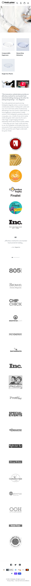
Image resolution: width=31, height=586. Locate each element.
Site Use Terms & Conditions (22, 580)
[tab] (11, 29)
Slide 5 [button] (16, 29)
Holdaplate (12, 579)
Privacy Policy (10, 580)
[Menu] (28, 3)
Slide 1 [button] (11, 29)
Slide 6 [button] (18, 29)
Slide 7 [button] (19, 29)
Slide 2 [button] (12, 29)
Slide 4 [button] (15, 29)
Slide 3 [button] (14, 29)
